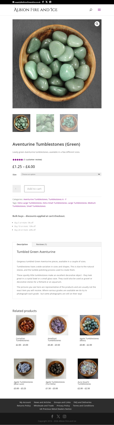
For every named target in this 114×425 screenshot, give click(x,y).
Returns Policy (24, 405)
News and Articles (42, 402)
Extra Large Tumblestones (30, 203)
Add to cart (34, 189)
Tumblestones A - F (57, 199)
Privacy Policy (63, 405)
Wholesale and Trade (44, 405)
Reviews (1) (41, 244)
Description (22, 244)
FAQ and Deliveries (82, 402)
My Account (25, 402)
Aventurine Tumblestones (35, 199)
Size (14, 174)
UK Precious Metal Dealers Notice (55, 409)
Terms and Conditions (83, 405)
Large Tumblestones (77, 203)
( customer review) (33, 159)
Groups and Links (62, 402)
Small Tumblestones (36, 206)
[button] (97, 23)
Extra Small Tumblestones (55, 203)
